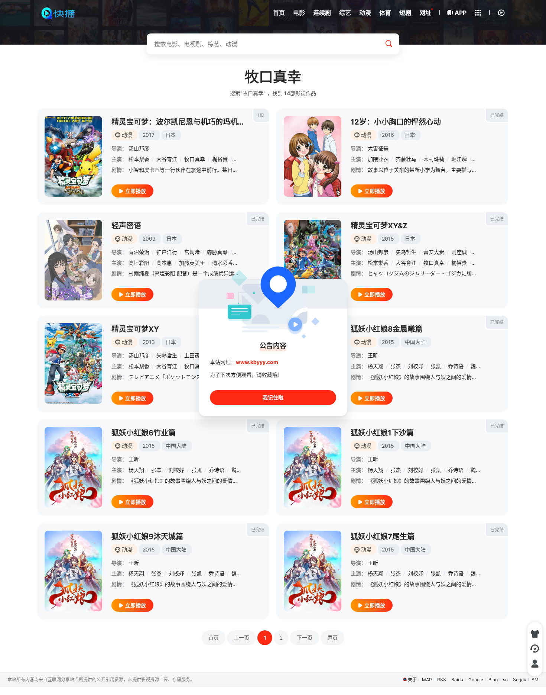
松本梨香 (139, 159)
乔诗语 (456, 366)
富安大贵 (433, 252)
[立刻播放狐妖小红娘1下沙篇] (312, 467)
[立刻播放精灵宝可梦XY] (73, 363)
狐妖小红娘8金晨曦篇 (386, 329)
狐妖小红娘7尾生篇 (383, 536)
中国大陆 (415, 342)
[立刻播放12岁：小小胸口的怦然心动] (312, 156)
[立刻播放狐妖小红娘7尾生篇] (312, 571)
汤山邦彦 (139, 148)
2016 (388, 135)
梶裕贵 (220, 159)
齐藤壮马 (406, 159)
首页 (213, 637)
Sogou (519, 679)
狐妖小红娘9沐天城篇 (147, 536)
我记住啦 (273, 397)
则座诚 (459, 252)
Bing (493, 679)
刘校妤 (415, 366)
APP (461, 12)
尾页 (332, 637)
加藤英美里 (192, 263)
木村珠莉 (433, 159)
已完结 (497, 115)
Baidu (457, 679)
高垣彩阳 (139, 263)
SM (535, 679)
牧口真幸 (194, 159)
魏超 (476, 366)
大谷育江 (166, 159)
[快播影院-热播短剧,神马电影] (58, 13)
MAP (427, 679)
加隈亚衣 (378, 159)
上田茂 (192, 355)
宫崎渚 (192, 252)
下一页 (304, 637)
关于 (412, 679)
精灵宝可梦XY (135, 329)
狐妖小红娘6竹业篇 (143, 432)
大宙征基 (378, 148)
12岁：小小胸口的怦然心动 (396, 122)
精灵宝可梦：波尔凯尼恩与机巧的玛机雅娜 (182, 122)
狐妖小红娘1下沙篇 (382, 432)
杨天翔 (375, 366)
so (505, 679)
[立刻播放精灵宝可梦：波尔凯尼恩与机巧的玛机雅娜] (73, 156)
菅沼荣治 (139, 252)
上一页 (241, 637)
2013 (149, 342)
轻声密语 (126, 225)
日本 (170, 135)
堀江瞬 (459, 159)
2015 (388, 238)
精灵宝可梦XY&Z (379, 225)
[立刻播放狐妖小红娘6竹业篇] (73, 467)
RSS (441, 679)
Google (475, 679)
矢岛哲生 (406, 252)
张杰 (395, 366)
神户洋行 (166, 252)
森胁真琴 (217, 252)
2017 (149, 135)
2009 (149, 238)
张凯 (435, 366)
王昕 (373, 355)
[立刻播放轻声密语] (73, 260)
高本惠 (164, 263)
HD (261, 115)
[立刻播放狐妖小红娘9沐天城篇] (73, 571)
